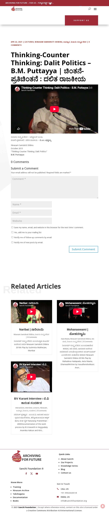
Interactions (19, 408)
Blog (63, 469)
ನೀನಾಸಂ (25, 411)
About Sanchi (67, 459)
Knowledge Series (69, 465)
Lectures (29, 42)
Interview (28, 408)
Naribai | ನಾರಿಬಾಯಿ (31, 329)
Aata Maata (65, 339)
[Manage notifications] (103, 506)
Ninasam (43, 408)
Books (16, 500)
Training (17, 487)
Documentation (20, 497)
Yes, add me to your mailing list (27, 232)
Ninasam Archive (21, 490)
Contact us (66, 472)
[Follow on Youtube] (50, 3)
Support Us (81, 20)
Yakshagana (19, 493)
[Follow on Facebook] (41, 3)
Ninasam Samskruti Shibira (48, 42)
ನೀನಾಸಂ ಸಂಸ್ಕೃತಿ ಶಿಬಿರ (79, 42)
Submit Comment (83, 249)
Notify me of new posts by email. (28, 242)
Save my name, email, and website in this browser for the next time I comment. (48, 227)
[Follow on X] (46, 3)
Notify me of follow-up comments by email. (33, 237)
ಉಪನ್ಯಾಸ (66, 42)
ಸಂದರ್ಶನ (32, 411)
